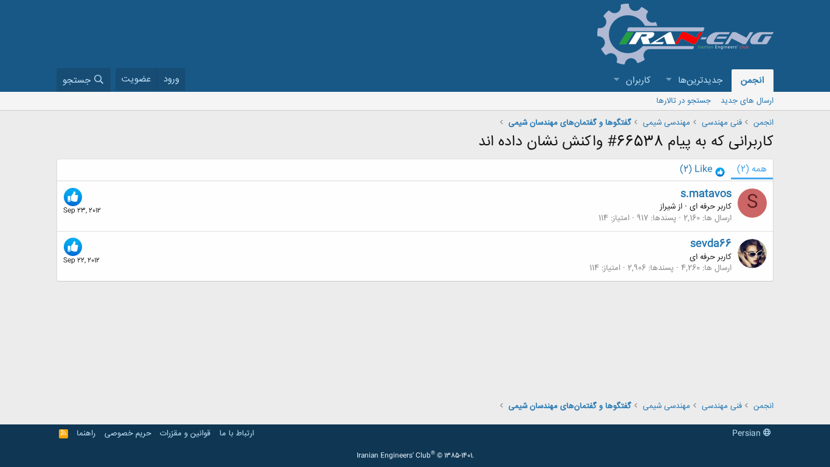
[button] (668, 80)
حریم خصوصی (128, 433)
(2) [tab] (752, 169)
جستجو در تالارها (683, 101)
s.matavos (706, 193)
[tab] (702, 170)
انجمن (752, 80)
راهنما (86, 433)
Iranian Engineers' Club (415, 456)
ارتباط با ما (236, 433)
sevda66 (711, 243)
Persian (747, 433)
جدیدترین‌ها (700, 80)
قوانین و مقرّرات (185, 433)
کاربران (638, 80)
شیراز (668, 206)
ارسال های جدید (747, 101)
